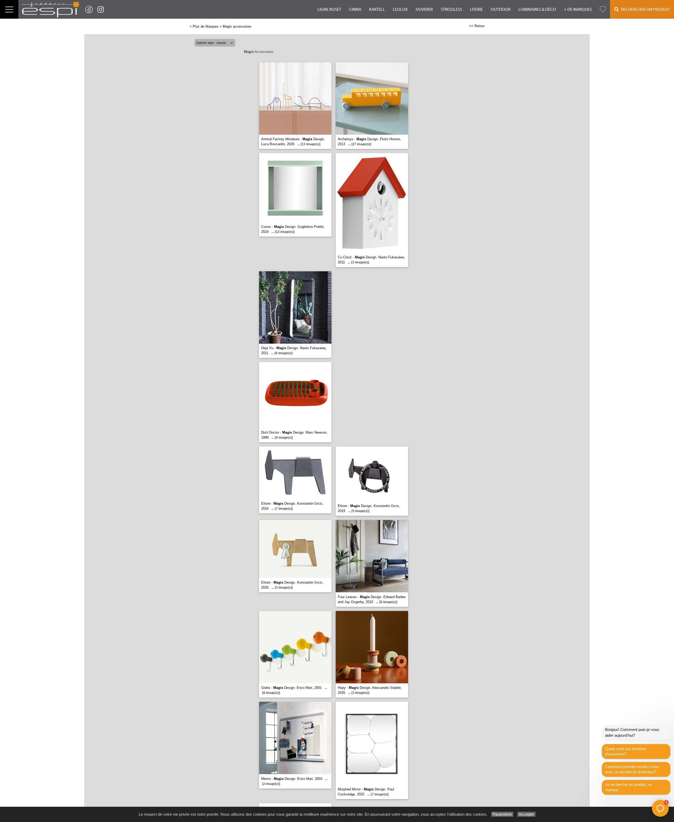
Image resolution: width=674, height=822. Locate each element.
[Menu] (9, 9)
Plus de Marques (206, 26)
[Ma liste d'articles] (603, 9)
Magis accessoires (237, 26)
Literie (476, 9)
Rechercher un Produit (644, 9)
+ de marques (578, 9)
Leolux (400, 9)
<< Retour (476, 26)
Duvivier (424, 9)
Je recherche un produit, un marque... (628, 787)
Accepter (526, 814)
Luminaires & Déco (537, 9)
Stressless (451, 9)
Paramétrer (502, 814)
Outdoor (501, 9)
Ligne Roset (329, 9)
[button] (660, 808)
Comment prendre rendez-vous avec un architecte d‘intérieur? (632, 769)
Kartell (377, 9)
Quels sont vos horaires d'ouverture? (625, 751)
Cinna (355, 9)
